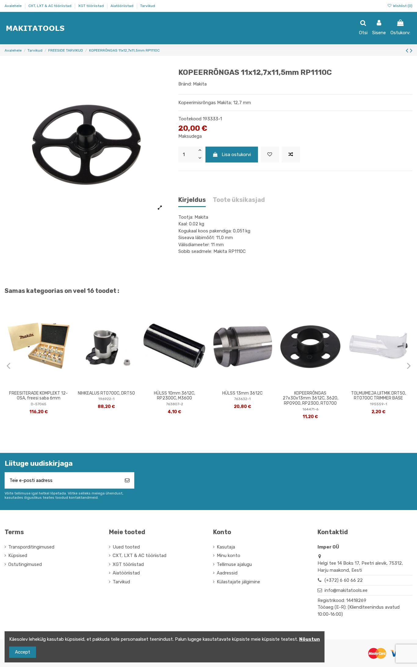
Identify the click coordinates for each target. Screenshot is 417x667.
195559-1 (378, 404)
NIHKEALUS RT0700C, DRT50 (106, 393)
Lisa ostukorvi (236, 154)
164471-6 (310, 409)
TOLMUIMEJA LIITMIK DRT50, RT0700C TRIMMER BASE (378, 396)
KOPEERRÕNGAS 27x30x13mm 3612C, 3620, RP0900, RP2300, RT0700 (310, 398)
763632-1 (242, 399)
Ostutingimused (25, 564)
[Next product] (411, 50)
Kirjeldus (192, 199)
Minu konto (228, 555)
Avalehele (14, 6)
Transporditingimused (31, 547)
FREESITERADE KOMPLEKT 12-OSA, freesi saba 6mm (38, 396)
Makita (200, 84)
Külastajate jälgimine (238, 582)
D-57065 (38, 404)
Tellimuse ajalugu (234, 564)
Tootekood (189, 119)
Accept (22, 652)
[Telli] (127, 480)
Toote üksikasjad (239, 199)
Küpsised (17, 555)
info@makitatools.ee (346, 590)
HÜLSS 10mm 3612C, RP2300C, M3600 (174, 396)
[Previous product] (408, 50)
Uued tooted (126, 547)
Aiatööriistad (122, 6)
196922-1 (106, 399)
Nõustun (309, 639)
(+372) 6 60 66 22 (344, 580)
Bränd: (185, 84)
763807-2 (174, 404)
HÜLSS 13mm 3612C (242, 393)
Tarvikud (147, 6)
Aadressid (227, 573)
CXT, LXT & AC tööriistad (50, 6)
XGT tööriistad (91, 6)
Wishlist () (402, 6)
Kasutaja (226, 547)
